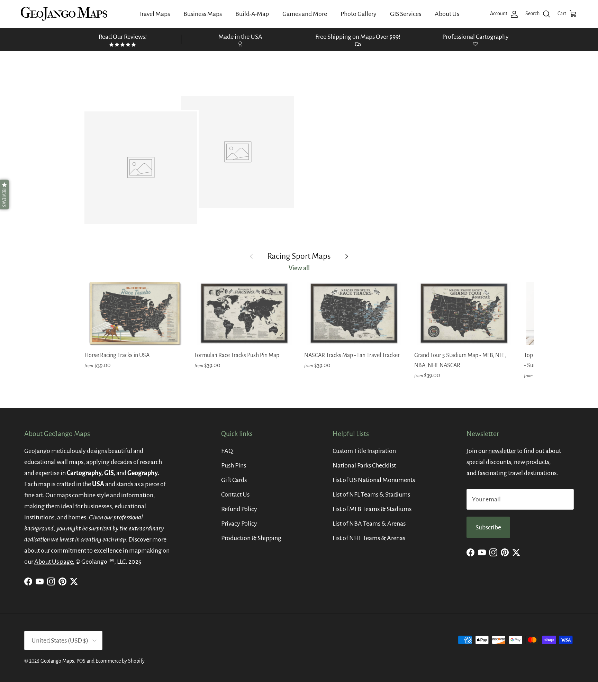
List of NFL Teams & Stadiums (371, 494)
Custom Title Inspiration (364, 450)
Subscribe (488, 527)
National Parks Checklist (364, 465)
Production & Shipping (251, 538)
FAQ (227, 450)
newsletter (502, 450)
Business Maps (202, 13)
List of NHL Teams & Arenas (369, 538)
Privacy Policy (239, 523)
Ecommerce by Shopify (120, 661)
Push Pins (233, 465)
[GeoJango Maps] (64, 14)
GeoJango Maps (57, 661)
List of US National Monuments (374, 479)
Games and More (304, 13)
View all (299, 268)
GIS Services (405, 13)
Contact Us (235, 494)
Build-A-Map (252, 13)
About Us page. (54, 561)
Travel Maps (154, 13)
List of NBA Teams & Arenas (369, 523)
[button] (4, 194)
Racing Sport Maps (299, 256)
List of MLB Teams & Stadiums (372, 509)
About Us (447, 13)
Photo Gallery (359, 13)
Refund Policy (239, 509)
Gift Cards (234, 479)
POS (80, 661)
